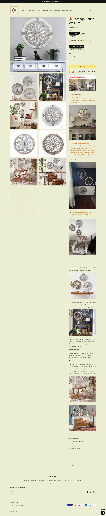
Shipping (60, 480)
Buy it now (82, 66)
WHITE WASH (74, 33)
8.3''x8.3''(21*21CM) (77, 46)
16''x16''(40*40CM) (76, 49)
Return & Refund (51, 480)
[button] (87, 10)
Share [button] (72, 465)
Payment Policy (53, 483)
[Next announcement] (95, 1)
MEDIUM (73, 36)
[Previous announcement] (11, 1)
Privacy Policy (42, 480)
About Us (26, 480)
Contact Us (33, 480)
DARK (84, 33)
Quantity (71, 53)
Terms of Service (68, 480)
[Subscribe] (36, 492)
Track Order (78, 480)
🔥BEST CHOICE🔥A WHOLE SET (80, 40)
